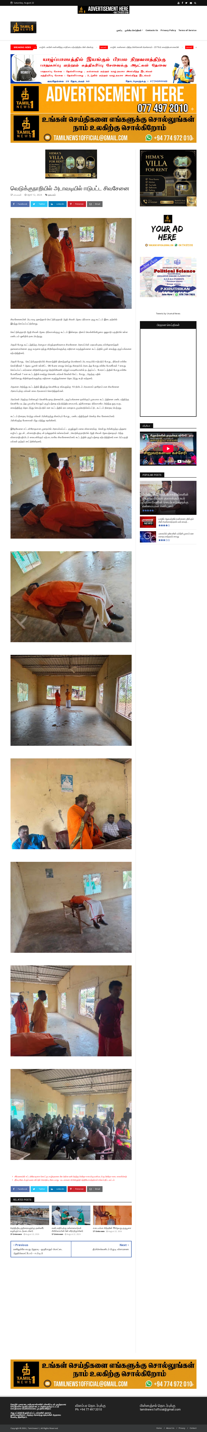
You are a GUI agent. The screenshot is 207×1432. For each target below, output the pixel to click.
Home (159, 1428)
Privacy (182, 1428)
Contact (193, 1428)
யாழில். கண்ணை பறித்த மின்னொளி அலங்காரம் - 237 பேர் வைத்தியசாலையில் (64, 47)
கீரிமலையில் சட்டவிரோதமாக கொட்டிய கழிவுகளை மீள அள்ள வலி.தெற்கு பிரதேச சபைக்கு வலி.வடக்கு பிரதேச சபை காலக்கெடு (71, 1176)
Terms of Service (187, 30)
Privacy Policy (168, 30)
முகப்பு (119, 30)
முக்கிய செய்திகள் (133, 30)
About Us (170, 1428)
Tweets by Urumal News (168, 313)
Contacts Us (152, 30)
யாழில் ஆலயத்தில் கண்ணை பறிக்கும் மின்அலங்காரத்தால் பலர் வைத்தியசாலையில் (151, 47)
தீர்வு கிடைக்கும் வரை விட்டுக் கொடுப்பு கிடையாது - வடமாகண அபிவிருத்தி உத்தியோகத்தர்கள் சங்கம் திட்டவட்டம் (64, 1179)
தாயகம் (108, 47)
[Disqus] (71, 1307)
